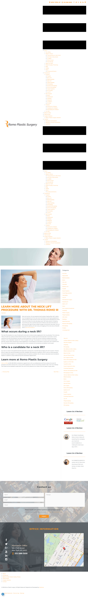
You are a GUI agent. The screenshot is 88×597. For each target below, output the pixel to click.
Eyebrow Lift (65, 286)
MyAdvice (41, 587)
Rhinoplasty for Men (68, 372)
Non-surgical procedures (68, 308)
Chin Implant (67, 381)
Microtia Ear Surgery (67, 299)
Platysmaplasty (66, 314)
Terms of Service (56, 511)
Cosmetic (3, 313)
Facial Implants (67, 394)
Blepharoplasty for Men (69, 351)
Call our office (4, 363)
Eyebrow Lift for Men (69, 361)
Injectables (65, 295)
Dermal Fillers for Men (69, 355)
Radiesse (64, 319)
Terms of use (16, 593)
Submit (44, 516)
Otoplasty (64, 310)
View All (65, 338)
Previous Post (5, 371)
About (4, 573)
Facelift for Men (67, 364)
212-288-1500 (67, 2)
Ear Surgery (66, 385)
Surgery (64, 327)
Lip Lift (64, 297)
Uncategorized (65, 330)
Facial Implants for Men (69, 366)
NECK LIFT (65, 304)
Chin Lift (64, 282)
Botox (63, 280)
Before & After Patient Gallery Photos (11, 576)
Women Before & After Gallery (71, 375)
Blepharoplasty (66, 277)
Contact (5, 581)
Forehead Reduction (69, 368)
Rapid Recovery (66, 321)
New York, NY (55, 2)
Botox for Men (67, 353)
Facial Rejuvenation (67, 293)
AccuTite (64, 273)
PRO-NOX (64, 317)
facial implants (65, 291)
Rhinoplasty (65, 325)
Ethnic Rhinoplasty (68, 387)
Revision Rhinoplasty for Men (70, 370)
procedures (5, 575)
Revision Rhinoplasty (67, 323)
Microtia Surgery (68, 342)
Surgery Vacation (7, 580)
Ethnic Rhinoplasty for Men (70, 359)
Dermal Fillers (67, 383)
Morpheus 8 (65, 301)
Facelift (64, 288)
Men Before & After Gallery (70, 349)
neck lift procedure (30, 327)
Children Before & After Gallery (71, 340)
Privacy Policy (49, 511)
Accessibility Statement (6, 593)
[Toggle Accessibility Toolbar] (2, 594)
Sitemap (22, 593)
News (63, 306)
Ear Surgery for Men (68, 357)
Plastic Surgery (66, 312)
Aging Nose (65, 275)
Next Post (57, 371)
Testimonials (6, 578)
